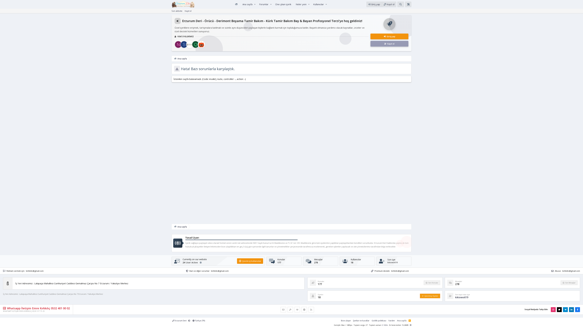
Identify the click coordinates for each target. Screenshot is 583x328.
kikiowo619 (392, 262)
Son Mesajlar (570, 283)
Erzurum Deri (180, 320)
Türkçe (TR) (199, 320)
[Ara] (400, 4)
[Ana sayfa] (236, 4)
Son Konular (433, 283)
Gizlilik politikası (379, 320)
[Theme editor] (408, 4)
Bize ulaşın (346, 320)
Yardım (391, 320)
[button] (255, 4)
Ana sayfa (401, 320)
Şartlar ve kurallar (361, 320)
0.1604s (385, 325)
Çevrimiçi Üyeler (431, 296)
